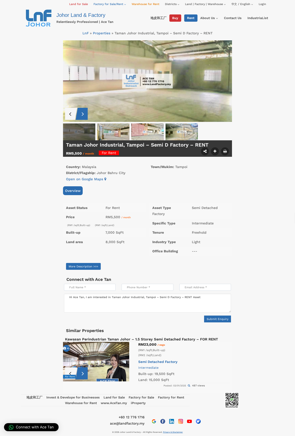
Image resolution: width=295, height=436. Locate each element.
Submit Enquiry (217, 319)
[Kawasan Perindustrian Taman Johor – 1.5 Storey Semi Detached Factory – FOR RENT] (96, 361)
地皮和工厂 (159, 18)
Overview (73, 191)
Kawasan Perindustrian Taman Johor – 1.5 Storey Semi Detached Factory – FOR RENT (141, 339)
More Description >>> (83, 266)
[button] (31, 427)
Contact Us (233, 18)
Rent (190, 18)
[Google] (154, 421)
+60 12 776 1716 (131, 417)
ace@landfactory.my (127, 423)
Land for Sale (78, 4)
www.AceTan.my (114, 403)
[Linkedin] (171, 421)
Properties (101, 33)
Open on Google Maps (85, 179)
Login (262, 4)
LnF (85, 33)
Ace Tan (103, 279)
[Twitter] (198, 421)
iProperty (138, 403)
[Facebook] (162, 421)
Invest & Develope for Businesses (73, 397)
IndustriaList (257, 18)
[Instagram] (180, 421)
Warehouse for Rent (145, 4)
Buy (175, 18)
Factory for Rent (171, 397)
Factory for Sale (141, 397)
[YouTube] (189, 421)
